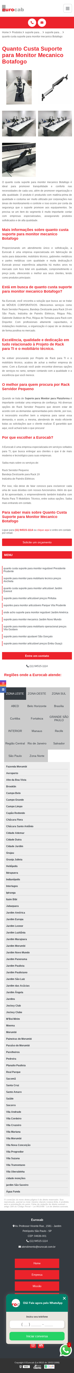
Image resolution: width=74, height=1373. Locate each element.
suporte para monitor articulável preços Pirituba (29, 598)
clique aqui (43, 530)
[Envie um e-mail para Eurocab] (42, 22)
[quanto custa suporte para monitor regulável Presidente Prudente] (19, 160)
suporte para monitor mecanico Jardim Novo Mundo (32, 619)
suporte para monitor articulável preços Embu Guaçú (32, 643)
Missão (37, 1286)
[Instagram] (33, 1345)
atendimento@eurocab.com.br (38, 1246)
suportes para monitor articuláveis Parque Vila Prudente (34, 605)
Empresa (37, 1274)
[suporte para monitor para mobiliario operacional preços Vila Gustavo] (19, 123)
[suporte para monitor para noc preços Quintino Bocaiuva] (55, 123)
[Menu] (67, 8)
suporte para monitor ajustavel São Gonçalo (28, 636)
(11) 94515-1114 (24, 530)
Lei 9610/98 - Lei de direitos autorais (50, 1206)
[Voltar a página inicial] (13, 8)
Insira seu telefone (37, 1316)
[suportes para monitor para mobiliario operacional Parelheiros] (19, 87)
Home (37, 1263)
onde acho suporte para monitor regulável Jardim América (35, 612)
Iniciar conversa (37, 1336)
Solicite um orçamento (37, 542)
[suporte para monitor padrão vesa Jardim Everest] (55, 87)
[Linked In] (41, 1345)
